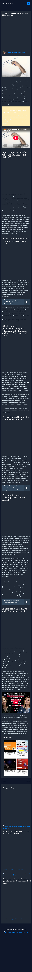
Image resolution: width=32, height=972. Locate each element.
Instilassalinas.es (7, 3)
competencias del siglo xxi (9, 869)
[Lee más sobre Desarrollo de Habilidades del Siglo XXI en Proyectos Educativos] (17, 827)
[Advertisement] (16, 34)
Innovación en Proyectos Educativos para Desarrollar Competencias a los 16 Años (17, 881)
